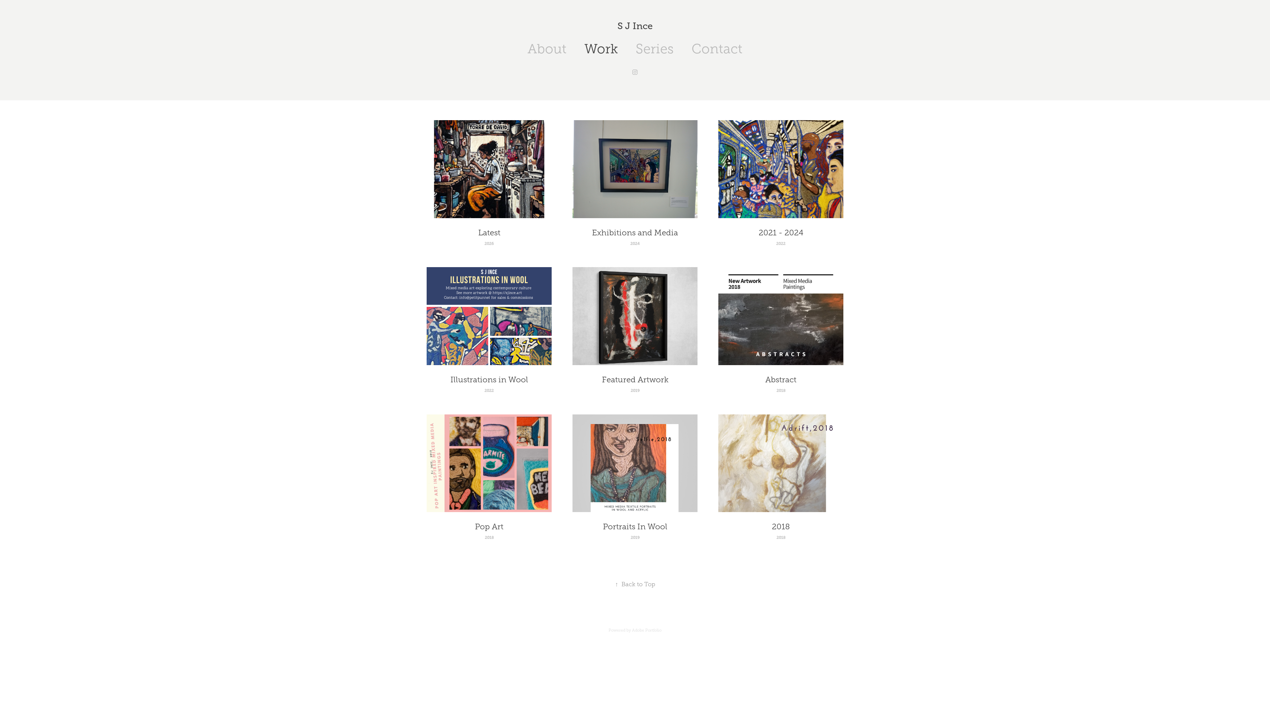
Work (601, 48)
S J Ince (635, 26)
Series (655, 48)
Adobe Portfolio (646, 630)
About (547, 48)
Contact (717, 48)
